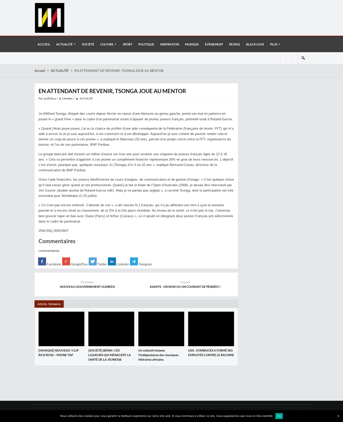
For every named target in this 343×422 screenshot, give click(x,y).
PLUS (273, 44)
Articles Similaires (49, 304)
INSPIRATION (169, 44)
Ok (279, 415)
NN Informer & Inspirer (49, 18)
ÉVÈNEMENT (214, 44)
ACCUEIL (44, 44)
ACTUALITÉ (64, 44)
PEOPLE (234, 44)
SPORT (127, 44)
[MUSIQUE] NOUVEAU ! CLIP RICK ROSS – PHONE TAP (59, 353)
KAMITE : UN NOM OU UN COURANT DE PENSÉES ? (185, 286)
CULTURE (107, 44)
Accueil (40, 70)
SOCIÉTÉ (88, 44)
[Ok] (338, 416)
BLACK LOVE (255, 44)
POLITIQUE (146, 44)
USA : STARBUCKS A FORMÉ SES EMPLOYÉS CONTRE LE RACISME (211, 353)
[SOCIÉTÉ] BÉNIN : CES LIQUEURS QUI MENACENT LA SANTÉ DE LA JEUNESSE (109, 355)
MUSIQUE (192, 44)
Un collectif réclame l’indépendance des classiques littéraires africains (158, 355)
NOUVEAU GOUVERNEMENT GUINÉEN (87, 286)
